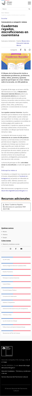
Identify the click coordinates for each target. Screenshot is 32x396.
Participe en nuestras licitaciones (11, 278)
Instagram (4, 178)
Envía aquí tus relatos (8, 170)
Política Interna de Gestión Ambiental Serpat (14, 327)
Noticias (7, 12)
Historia (5, 234)
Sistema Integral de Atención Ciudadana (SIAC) (14, 265)
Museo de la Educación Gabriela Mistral (23, 43)
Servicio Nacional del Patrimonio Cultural (14, 377)
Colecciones (6, 241)
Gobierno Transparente (9, 302)
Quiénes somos (7, 228)
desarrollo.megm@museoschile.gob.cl (13, 191)
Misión (5, 231)
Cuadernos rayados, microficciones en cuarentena (14, 30)
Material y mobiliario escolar (11, 244)
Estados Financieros (8, 271)
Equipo (5, 237)
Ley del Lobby (6, 259)
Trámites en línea (7, 314)
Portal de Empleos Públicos (9, 290)
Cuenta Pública (6, 284)
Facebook (22, 176)
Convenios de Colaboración (10, 296)
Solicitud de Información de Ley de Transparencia (15, 308)
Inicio (2, 12)
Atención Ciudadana (7, 371)
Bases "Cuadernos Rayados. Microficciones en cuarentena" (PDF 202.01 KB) (14, 207)
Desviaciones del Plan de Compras (11, 333)
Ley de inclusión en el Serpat (10, 321)
